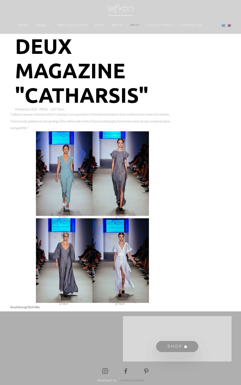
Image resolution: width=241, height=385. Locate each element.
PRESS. (43, 109)
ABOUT (117, 25)
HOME (23, 25)
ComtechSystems (132, 380)
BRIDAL (41, 25)
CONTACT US (191, 25)
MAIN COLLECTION (72, 25)
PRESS (135, 25)
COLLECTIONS (159, 25)
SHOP (99, 25)
